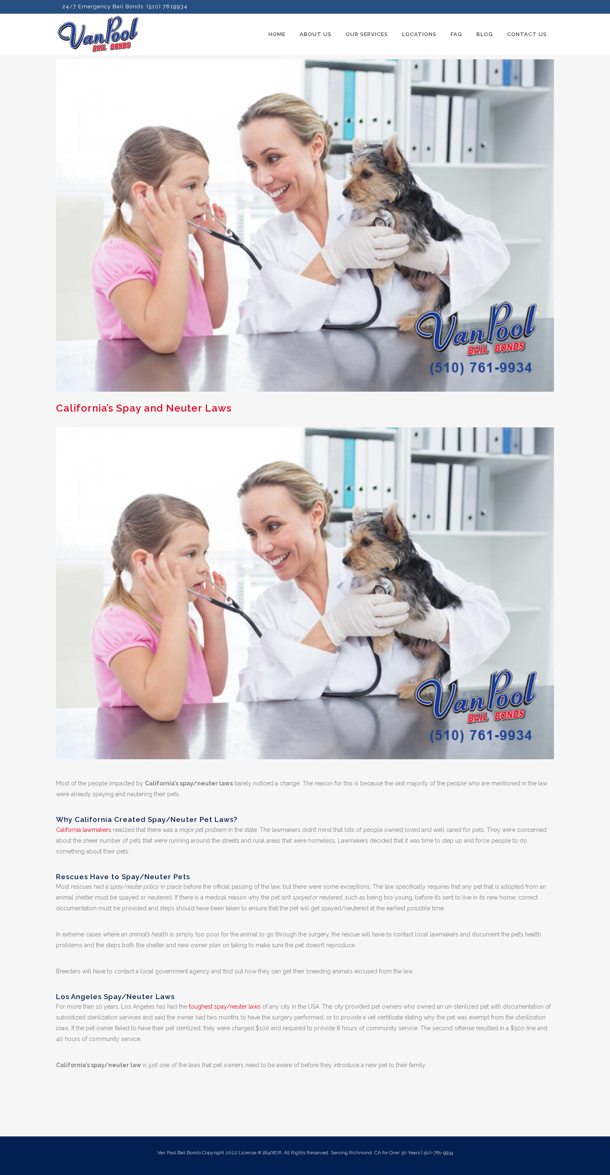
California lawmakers (83, 829)
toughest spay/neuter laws (225, 1006)
